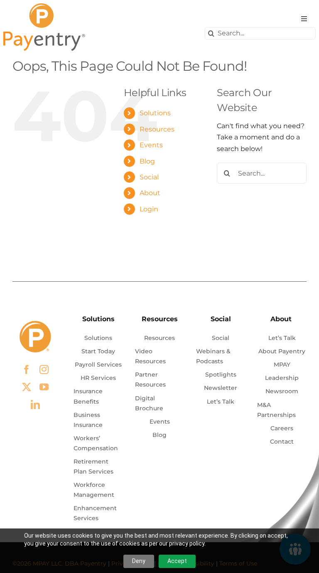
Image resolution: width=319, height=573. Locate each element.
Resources (157, 129)
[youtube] (44, 387)
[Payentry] (44, 6)
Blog (147, 161)
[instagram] (44, 369)
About (150, 193)
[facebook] (26, 369)
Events (151, 145)
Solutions (155, 113)
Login (149, 209)
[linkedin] (35, 404)
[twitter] (26, 387)
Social (149, 177)
